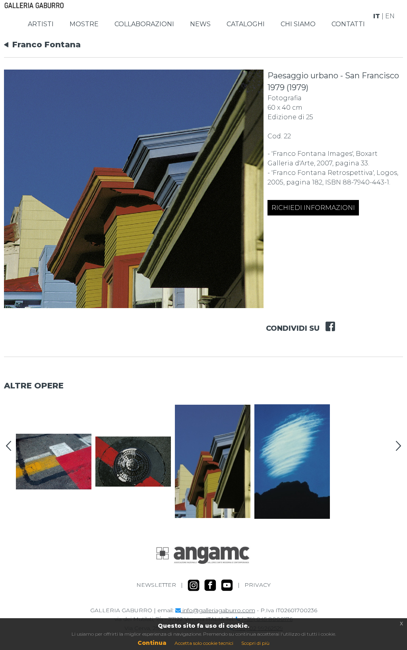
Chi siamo (298, 24)
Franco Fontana (46, 44)
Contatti (348, 24)
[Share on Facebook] (327, 321)
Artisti (41, 24)
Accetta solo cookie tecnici (203, 643)
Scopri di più (255, 643)
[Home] (34, 4)
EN (390, 16)
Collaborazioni (144, 24)
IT (376, 16)
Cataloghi (246, 24)
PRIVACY (257, 584)
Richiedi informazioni (313, 207)
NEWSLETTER (156, 584)
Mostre (84, 24)
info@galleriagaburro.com (218, 610)
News (200, 24)
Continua (152, 642)
